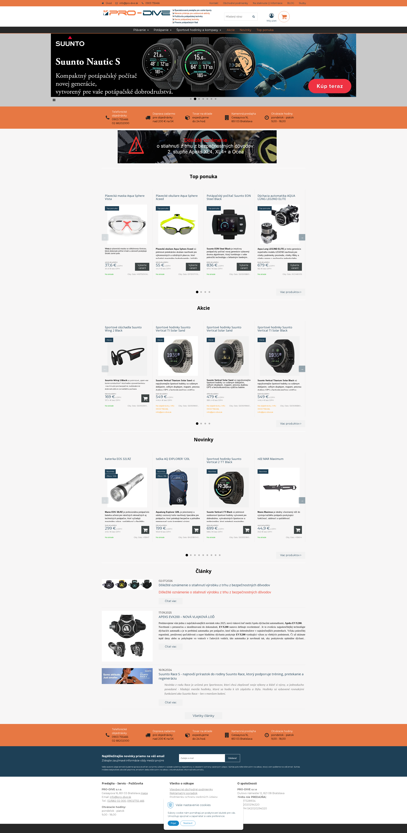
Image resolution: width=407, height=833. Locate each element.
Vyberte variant (142, 266)
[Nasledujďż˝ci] (302, 237)
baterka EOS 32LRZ (118, 459)
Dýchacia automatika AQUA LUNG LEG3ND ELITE (276, 197)
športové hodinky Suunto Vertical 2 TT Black (224, 460)
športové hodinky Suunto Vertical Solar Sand (224, 328)
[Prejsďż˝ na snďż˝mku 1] (190, 99)
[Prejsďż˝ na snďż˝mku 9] (219, 555)
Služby (302, 3)
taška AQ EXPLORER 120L (173, 459)
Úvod (109, 3)
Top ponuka (265, 30)
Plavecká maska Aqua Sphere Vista (125, 197)
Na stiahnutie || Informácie (268, 3)
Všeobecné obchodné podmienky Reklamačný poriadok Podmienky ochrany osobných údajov (194, 793)
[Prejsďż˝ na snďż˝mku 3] (199, 99)
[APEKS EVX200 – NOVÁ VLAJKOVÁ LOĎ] (127, 636)
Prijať (173, 823)
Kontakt (213, 3)
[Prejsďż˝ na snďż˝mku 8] (215, 555)
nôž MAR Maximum (270, 459)
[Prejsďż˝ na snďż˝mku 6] (211, 99)
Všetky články (203, 716)
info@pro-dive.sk (129, 3)
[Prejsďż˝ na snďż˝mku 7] (215, 99)
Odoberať (232, 758)
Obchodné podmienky (235, 3)
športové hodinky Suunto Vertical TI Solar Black (275, 328)
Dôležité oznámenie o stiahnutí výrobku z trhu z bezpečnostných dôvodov (214, 585)
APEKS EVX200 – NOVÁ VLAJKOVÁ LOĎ (187, 617)
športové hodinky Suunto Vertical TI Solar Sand (173, 328)
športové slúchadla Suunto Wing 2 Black (123, 328)
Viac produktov (290, 292)
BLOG (290, 3)
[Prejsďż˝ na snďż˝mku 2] (195, 99)
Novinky (245, 30)
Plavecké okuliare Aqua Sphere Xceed (177, 197)
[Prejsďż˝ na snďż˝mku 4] (203, 99)
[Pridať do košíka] (145, 398)
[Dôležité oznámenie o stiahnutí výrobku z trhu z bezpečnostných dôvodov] (127, 584)
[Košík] (284, 16)
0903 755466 (152, 3)
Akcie (231, 30)
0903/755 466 (135, 800)
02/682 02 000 (116, 800)
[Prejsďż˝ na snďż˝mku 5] (207, 99)
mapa (144, 793)
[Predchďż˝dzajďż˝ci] (105, 237)
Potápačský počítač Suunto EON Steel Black (229, 197)
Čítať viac (170, 601)
